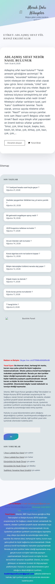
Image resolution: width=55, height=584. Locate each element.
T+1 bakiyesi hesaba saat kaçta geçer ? (22, 187)
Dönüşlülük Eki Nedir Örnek (15, 461)
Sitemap (4, 165)
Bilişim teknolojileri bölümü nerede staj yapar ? (25, 266)
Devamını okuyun (16, 144)
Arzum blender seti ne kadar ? (19, 241)
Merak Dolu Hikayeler (37, 10)
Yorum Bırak (36, 143)
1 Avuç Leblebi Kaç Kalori (14, 453)
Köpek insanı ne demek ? (16, 279)
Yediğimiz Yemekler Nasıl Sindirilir (17, 470)
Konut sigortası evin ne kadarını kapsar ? (23, 253)
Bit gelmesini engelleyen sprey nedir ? (22, 215)
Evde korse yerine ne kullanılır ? (19, 292)
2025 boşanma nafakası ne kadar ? (20, 228)
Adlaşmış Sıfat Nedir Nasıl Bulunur (24, 58)
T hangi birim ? (12, 304)
